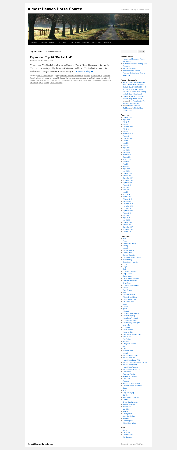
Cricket (125, 264)
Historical (126, 311)
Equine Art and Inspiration (131, 278)
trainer (46, 82)
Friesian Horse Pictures (130, 297)
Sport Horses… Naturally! (131, 397)
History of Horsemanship (131, 313)
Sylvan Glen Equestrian (130, 402)
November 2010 (128, 155)
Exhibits (125, 288)
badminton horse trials (68, 75)
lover (52, 80)
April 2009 (126, 194)
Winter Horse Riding (129, 423)
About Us (33, 42)
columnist (94, 75)
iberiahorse (126, 108)
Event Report (127, 283)
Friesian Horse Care (129, 295)
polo (68, 80)
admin (52, 60)
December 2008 (128, 204)
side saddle (97, 80)
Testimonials (96, 42)
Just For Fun (127, 339)
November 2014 (128, 133)
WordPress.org (127, 437)
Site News (126, 395)
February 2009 (127, 199)
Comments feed (128, 435)
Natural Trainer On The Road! (132, 369)
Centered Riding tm (129, 255)
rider (80, 80)
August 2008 (127, 213)
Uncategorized (127, 414)
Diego (125, 267)
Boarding (43, 42)
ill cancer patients (100, 78)
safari (90, 80)
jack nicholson (45, 80)
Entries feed (126, 432)
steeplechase (106, 80)
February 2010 (127, 173)
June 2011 (126, 145)
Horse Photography (129, 316)
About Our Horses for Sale (131, 70)
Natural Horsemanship (45, 75)
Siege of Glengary (128, 393)
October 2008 (127, 208)
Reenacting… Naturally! (130, 376)
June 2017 (126, 124)
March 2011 (126, 150)
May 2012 (126, 143)
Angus (125, 241)
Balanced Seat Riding (129, 243)
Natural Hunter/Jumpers (130, 367)
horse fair (90, 78)
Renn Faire (126, 379)
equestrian (106, 75)
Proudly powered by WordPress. (133, 444)
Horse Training (74, 42)
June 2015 (126, 131)
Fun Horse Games (128, 302)
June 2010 (126, 164)
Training (125, 411)
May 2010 (126, 166)
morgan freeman (61, 80)
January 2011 (127, 152)
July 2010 (126, 162)
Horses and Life (128, 330)
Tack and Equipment (129, 404)
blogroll (125, 248)
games (125, 304)
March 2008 (126, 220)
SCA (124, 390)
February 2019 (127, 117)
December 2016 (128, 126)
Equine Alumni (127, 276)
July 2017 (126, 122)
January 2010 (127, 176)
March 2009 (126, 197)
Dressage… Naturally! (130, 271)
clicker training (127, 260)
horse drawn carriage (78, 78)
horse (68, 78)
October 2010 (127, 157)
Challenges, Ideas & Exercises (132, 257)
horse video (126, 325)
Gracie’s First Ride (134, 105)
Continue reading (84, 71)
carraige (87, 75)
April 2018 (126, 119)
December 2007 (128, 227)
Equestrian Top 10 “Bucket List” (51, 57)
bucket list (79, 75)
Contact (52, 42)
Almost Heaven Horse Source (55, 9)
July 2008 (126, 215)
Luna (124, 348)
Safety (125, 388)
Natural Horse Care (129, 358)
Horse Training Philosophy (131, 323)
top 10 (41, 82)
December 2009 (128, 178)
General (125, 306)
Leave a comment (56, 82)
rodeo (85, 80)
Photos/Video (127, 372)
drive (100, 75)
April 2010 (126, 169)
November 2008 (128, 206)
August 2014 (127, 136)
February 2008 (127, 222)
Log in (125, 430)
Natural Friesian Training (130, 355)
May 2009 (126, 192)
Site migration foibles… (130, 68)
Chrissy (125, 96)
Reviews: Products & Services (132, 386)
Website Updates (128, 421)
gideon (125, 309)
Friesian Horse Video (129, 299)
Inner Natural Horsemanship (131, 334)
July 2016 (126, 129)
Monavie (125, 353)
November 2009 (128, 180)
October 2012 (127, 140)
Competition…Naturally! (130, 262)
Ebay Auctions (127, 274)
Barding (125, 246)
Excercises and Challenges (131, 285)
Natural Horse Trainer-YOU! (131, 360)
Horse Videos (127, 327)
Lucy (124, 346)
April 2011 (126, 147)
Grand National (35, 78)
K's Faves (126, 341)
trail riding (126, 409)
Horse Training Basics (130, 320)
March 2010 (126, 171)
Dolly (124, 269)
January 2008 (127, 225)
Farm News (62, 42)
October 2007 (127, 232)
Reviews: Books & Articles (131, 383)
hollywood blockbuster (57, 78)
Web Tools (126, 418)
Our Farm (85, 42)
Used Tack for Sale (129, 416)
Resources (126, 381)
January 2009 (127, 201)
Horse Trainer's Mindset (130, 318)
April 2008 (126, 218)
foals (124, 292)
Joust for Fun (127, 337)
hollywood (45, 78)
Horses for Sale (128, 332)
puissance (75, 80)
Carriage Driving (128, 253)
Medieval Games (128, 351)
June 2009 (126, 190)
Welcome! (107, 42)
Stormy (125, 400)
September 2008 (128, 211)
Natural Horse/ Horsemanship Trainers (135, 362)
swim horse (34, 82)
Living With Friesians (129, 344)
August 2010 (127, 159)
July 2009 (126, 187)
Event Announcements (130, 281)
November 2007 (128, 229)
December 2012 (128, 138)
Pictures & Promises (129, 374)
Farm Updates (127, 290)
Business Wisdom (128, 250)
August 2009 (127, 185)
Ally (124, 239)
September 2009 (128, 183)
